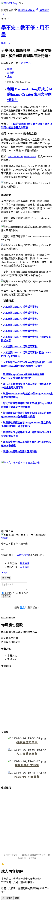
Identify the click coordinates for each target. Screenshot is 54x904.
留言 (26, 555)
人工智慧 (24, 567)
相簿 (9, 69)
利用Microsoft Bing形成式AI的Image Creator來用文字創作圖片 (29, 94)
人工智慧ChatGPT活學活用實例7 (20, 346)
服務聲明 (32, 858)
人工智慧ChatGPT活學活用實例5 (20, 331)
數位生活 (26, 63)
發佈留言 (6, 596)
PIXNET (13, 855)
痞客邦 (20, 555)
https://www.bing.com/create (22, 156)
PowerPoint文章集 (27, 776)
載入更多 (6, 578)
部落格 (10, 72)
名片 (9, 76)
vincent (4, 538)
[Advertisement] (27, 495)
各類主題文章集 (27, 742)
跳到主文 (6, 43)
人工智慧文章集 (27, 753)
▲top (4, 572)
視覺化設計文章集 (27, 765)
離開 (17, 898)
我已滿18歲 (7, 898)
